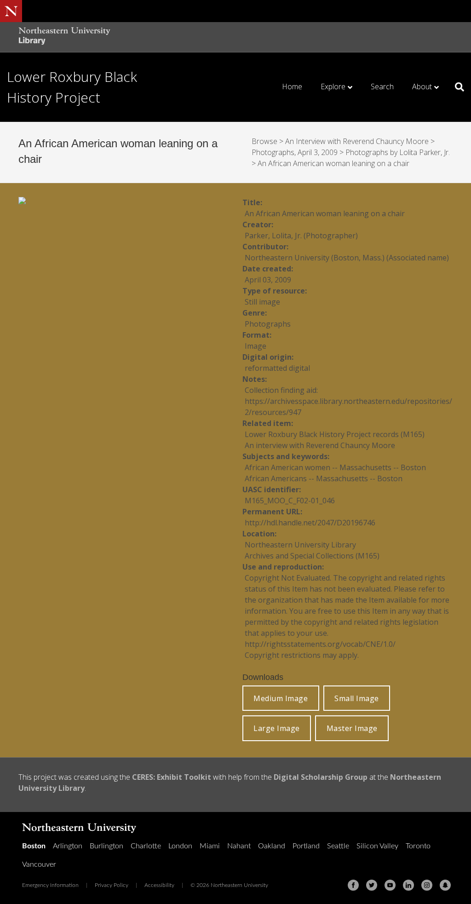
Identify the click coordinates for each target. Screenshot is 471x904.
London (180, 846)
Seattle (338, 846)
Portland (306, 846)
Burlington (106, 846)
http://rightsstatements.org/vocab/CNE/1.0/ (320, 644)
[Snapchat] (445, 885)
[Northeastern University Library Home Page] (64, 37)
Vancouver (39, 864)
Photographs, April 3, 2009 (295, 152)
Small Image (356, 698)
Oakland (271, 846)
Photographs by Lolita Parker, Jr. (397, 152)
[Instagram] (426, 885)
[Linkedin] (408, 885)
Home (292, 86)
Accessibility (159, 885)
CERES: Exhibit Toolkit (171, 777)
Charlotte (146, 846)
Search (382, 86)
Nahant (239, 846)
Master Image (352, 728)
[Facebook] (353, 885)
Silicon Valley (377, 846)
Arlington (67, 846)
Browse (264, 141)
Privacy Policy (111, 885)
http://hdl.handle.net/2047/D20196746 (310, 523)
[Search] (456, 87)
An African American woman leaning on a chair (333, 163)
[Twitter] (371, 885)
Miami (210, 846)
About (422, 86)
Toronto (418, 846)
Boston (34, 846)
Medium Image (280, 698)
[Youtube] (390, 885)
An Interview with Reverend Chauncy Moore (357, 141)
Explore (333, 86)
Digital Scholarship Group (321, 777)
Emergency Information (50, 885)
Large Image (276, 728)
